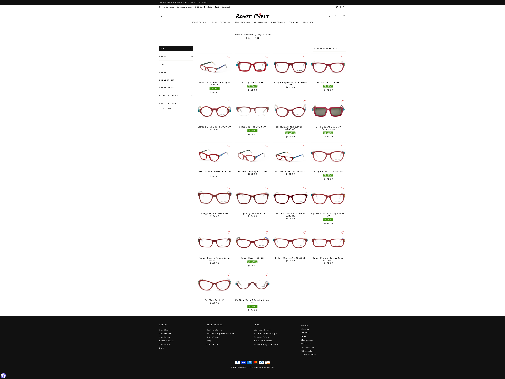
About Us (308, 22)
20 (162, 49)
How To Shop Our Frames (220, 333)
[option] (252, 2)
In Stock (167, 109)
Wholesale (306, 351)
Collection (166, 80)
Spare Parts (213, 337)
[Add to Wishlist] (229, 57)
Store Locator (166, 7)
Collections (249, 35)
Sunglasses (260, 22)
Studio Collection (221, 22)
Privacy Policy (261, 337)
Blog (161, 348)
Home (237, 35)
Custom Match (184, 7)
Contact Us (212, 344)
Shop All (294, 22)
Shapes (305, 329)
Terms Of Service (263, 341)
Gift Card (200, 7)
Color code (166, 88)
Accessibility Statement (267, 344)
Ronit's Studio (167, 341)
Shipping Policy (262, 330)
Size (162, 64)
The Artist (164, 337)
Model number (168, 96)
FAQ (217, 7)
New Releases (242, 22)
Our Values (165, 344)
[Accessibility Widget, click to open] (3, 375)
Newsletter (307, 340)
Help (210, 7)
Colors (304, 325)
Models (305, 333)
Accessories (307, 347)
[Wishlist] (337, 15)
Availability (168, 104)
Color (163, 72)
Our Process (165, 333)
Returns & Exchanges (265, 333)
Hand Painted (200, 22)
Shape (163, 56)
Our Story (164, 330)
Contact (226, 7)
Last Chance (278, 22)
